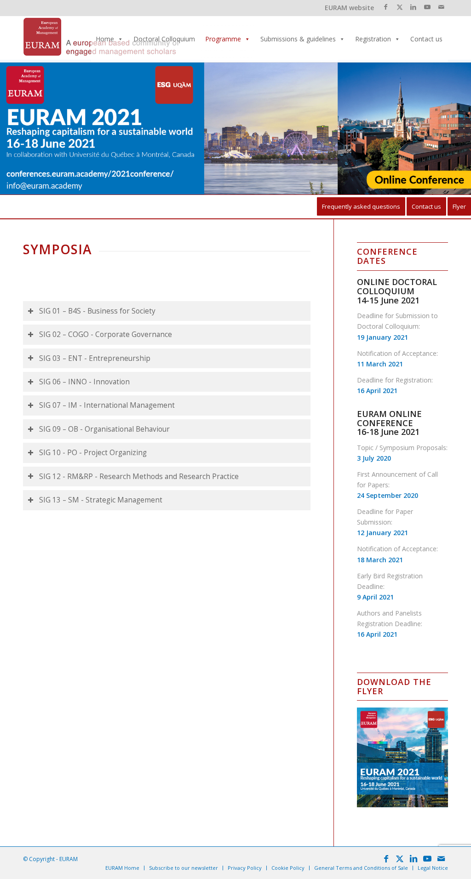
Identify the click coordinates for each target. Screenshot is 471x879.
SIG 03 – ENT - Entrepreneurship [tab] (94, 358)
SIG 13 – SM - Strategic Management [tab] (100, 500)
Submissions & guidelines (298, 38)
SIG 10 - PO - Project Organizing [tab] (93, 452)
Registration (373, 38)
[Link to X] (399, 7)
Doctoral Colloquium (164, 38)
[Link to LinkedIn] (413, 7)
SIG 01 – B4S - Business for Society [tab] (97, 311)
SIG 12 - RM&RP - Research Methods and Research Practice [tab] (139, 476)
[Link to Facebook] (385, 7)
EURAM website (349, 7)
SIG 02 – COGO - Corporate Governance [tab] (105, 334)
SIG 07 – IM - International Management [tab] (107, 405)
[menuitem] (361, 206)
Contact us (426, 38)
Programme (223, 38)
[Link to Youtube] (427, 7)
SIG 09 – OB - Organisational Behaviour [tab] (104, 429)
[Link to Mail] (441, 7)
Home (105, 38)
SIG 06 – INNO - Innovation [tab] (84, 382)
